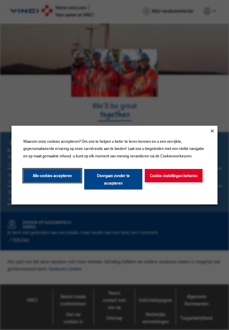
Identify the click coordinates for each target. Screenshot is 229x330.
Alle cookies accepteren (52, 175)
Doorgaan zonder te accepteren (113, 179)
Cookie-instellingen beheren (173, 175)
